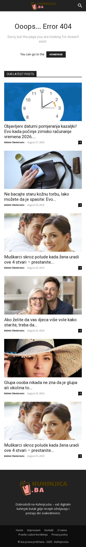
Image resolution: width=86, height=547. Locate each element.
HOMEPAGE (56, 54)
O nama (62, 530)
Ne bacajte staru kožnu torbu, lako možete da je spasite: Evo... (36, 197)
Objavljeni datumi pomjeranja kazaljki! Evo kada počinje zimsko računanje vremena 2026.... (40, 131)
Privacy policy (60, 534)
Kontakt (48, 530)
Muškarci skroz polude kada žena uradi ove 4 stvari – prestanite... (41, 259)
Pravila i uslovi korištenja (33, 534)
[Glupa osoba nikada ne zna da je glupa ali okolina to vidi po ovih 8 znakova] (43, 358)
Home (19, 530)
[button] (80, 5)
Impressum (33, 530)
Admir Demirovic (14, 142)
